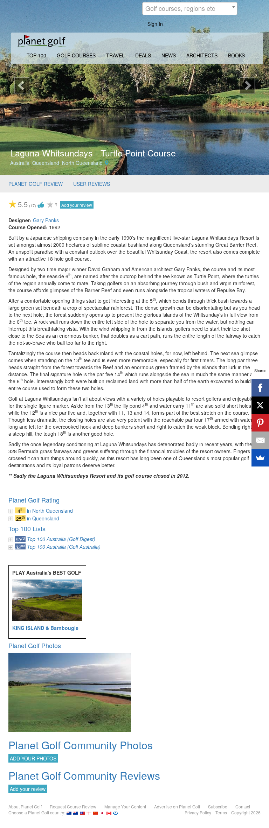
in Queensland (43, 518)
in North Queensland (50, 510)
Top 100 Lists (27, 528)
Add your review (76, 205)
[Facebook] (260, 388)
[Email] (260, 440)
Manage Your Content (125, 806)
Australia (19, 162)
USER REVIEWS (91, 183)
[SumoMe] (260, 457)
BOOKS (236, 55)
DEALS (143, 55)
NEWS (168, 55)
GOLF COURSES (76, 55)
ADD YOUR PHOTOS (33, 758)
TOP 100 (36, 55)
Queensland (45, 162)
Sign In (155, 23)
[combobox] (189, 8)
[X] (260, 405)
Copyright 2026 (246, 812)
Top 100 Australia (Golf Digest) (61, 538)
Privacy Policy (198, 812)
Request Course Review (73, 806)
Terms (221, 812)
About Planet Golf (25, 806)
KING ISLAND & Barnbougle (45, 627)
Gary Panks (46, 220)
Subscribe (217, 806)
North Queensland (82, 162)
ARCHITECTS (202, 55)
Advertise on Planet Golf (177, 806)
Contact (242, 806)
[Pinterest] (260, 422)
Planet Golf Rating (34, 499)
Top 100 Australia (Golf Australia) (64, 546)
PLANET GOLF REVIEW (35, 183)
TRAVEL (115, 55)
